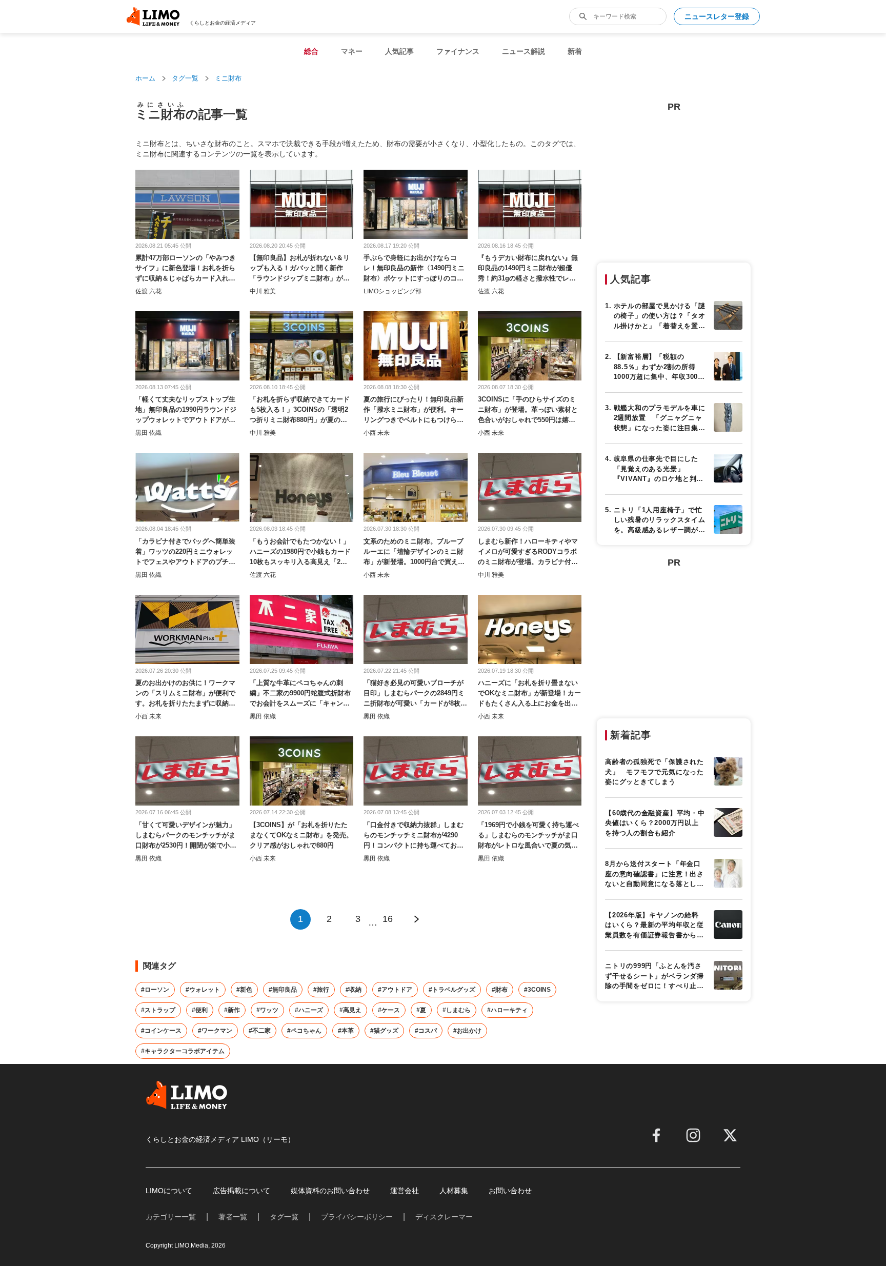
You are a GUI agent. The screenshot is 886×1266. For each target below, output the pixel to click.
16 (387, 919)
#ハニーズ (309, 1010)
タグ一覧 (185, 78)
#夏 (421, 1010)
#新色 (244, 989)
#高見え (350, 1010)
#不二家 (260, 1030)
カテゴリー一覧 (171, 1217)
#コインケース (161, 1030)
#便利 (200, 1010)
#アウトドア (395, 989)
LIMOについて (169, 1191)
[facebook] (656, 1135)
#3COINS (537, 989)
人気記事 (399, 51)
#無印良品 (283, 989)
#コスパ (426, 1030)
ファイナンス (457, 51)
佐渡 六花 (148, 291)
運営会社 (404, 1191)
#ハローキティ (507, 1010)
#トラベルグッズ (452, 989)
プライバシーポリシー (357, 1217)
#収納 (353, 989)
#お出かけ (467, 1030)
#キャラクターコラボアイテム (183, 1051)
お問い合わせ (510, 1191)
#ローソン (155, 989)
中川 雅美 (263, 291)
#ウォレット (203, 989)
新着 (575, 51)
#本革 (346, 1030)
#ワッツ (267, 1010)
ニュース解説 (523, 51)
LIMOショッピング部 (392, 291)
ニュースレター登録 (716, 16)
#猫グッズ (384, 1030)
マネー (352, 51)
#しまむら (456, 1010)
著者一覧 (232, 1217)
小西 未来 (377, 432)
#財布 (500, 989)
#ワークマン (215, 1030)
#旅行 (321, 989)
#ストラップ (158, 1010)
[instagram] (693, 1135)
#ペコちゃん (304, 1030)
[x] (730, 1135)
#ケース (389, 1010)
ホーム (145, 78)
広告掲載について (241, 1191)
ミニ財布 (228, 78)
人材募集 (453, 1191)
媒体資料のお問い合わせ (330, 1191)
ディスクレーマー (444, 1217)
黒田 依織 (148, 432)
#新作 (232, 1010)
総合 (311, 51)
